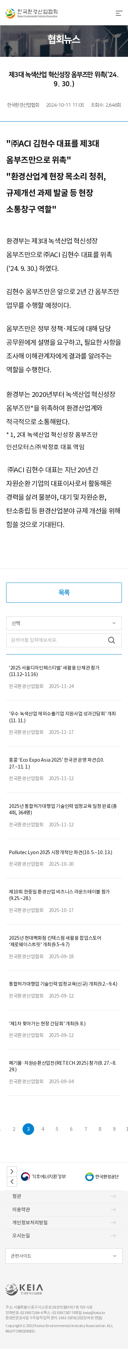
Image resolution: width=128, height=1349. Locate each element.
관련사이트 (21, 1256)
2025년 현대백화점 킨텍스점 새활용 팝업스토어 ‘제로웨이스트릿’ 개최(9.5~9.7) (55, 941)
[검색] (111, 640)
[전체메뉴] (119, 13)
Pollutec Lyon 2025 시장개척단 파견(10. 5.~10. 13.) (60, 852)
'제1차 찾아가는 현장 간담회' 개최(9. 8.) (47, 1024)
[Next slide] (12, 1171)
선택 (16, 623)
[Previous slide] (12, 1181)
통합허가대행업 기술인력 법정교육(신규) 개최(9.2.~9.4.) (63, 984)
